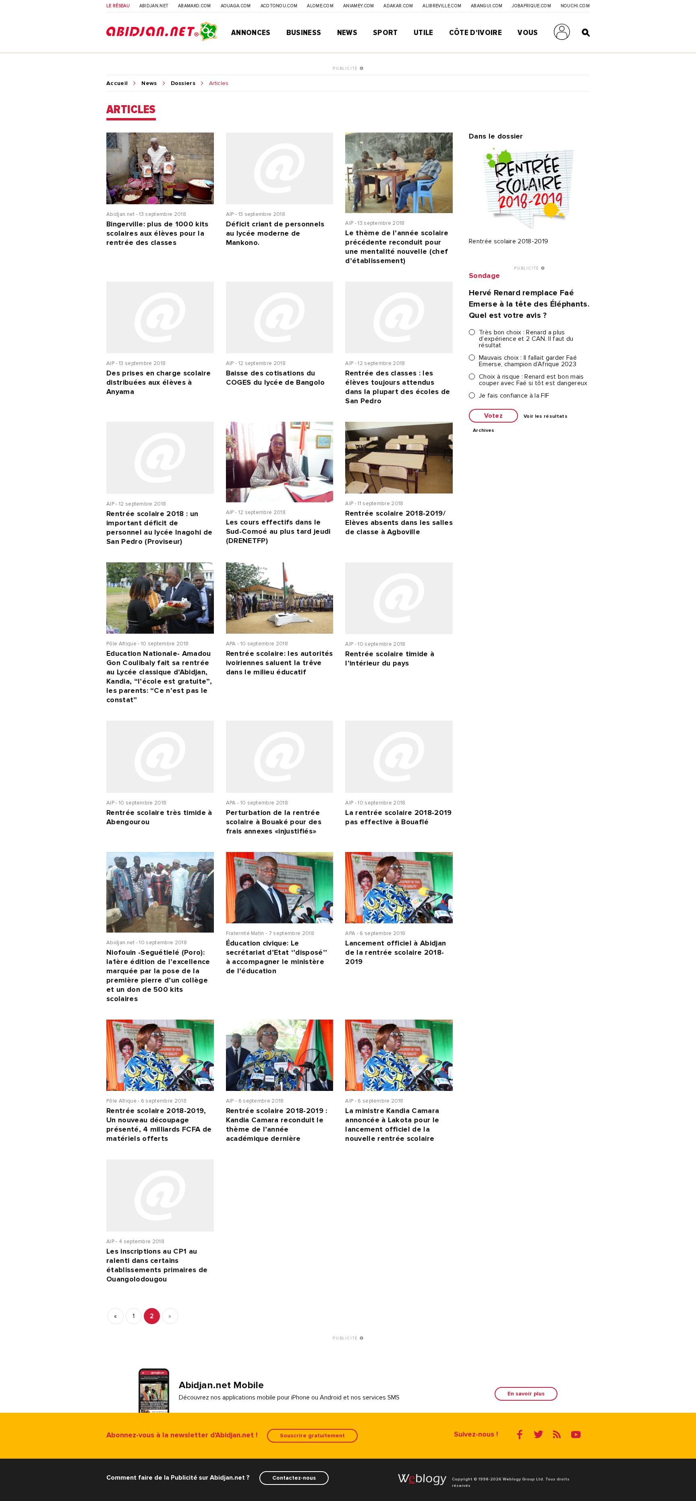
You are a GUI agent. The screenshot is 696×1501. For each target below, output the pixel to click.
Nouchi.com (575, 6)
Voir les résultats (546, 416)
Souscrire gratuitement (312, 1435)
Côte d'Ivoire (475, 32)
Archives (484, 430)
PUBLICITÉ (346, 68)
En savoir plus (526, 1393)
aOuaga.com (236, 6)
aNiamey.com (358, 6)
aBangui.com (487, 6)
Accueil (117, 83)
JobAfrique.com (531, 6)
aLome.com (320, 6)
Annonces (251, 32)
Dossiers (183, 83)
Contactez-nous (294, 1477)
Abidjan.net (154, 6)
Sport (385, 32)
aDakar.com (398, 6)
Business (303, 32)
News (347, 32)
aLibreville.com (442, 6)
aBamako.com (194, 6)
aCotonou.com (279, 6)
